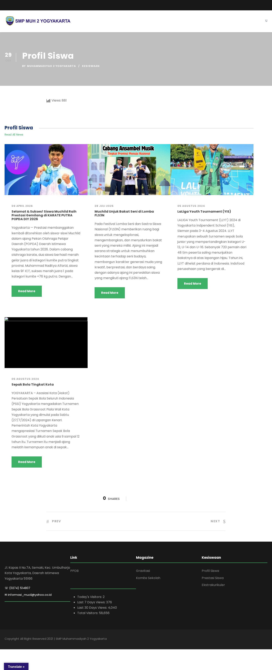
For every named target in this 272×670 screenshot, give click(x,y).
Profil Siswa (210, 570)
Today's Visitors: (90, 597)
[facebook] (251, 4)
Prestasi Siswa (213, 578)
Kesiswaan (91, 66)
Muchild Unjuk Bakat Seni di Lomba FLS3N (124, 213)
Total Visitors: (88, 613)
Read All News (14, 135)
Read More (26, 291)
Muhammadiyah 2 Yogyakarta (51, 66)
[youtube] (259, 4)
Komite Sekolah (148, 578)
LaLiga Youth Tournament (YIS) (204, 211)
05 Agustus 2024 (191, 206)
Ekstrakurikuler (213, 585)
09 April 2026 (22, 206)
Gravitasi (143, 570)
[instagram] (266, 4)
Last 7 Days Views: (91, 602)
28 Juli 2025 (104, 206)
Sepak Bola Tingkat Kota (33, 384)
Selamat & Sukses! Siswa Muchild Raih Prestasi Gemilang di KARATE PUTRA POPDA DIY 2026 (44, 215)
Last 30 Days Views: (92, 607)
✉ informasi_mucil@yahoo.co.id (28, 595)
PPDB (74, 570)
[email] (6, 5)
